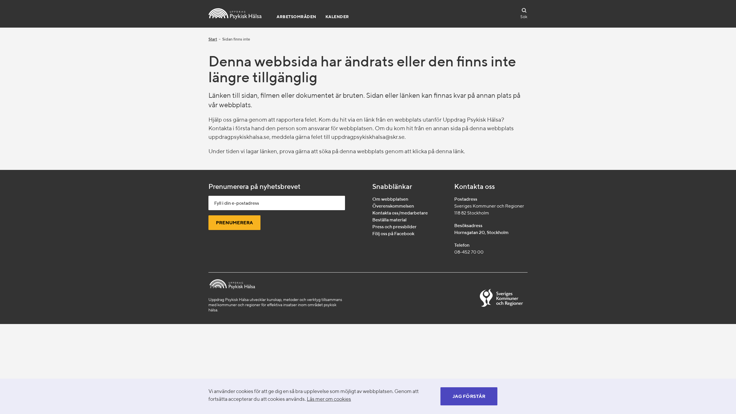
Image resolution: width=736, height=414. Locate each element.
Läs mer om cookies (329, 399)
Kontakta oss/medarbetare (400, 213)
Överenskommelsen (393, 206)
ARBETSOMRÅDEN (296, 16)
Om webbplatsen (390, 199)
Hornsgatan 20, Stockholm (481, 232)
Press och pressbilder (394, 226)
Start (212, 39)
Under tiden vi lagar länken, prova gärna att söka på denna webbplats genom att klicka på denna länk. (336, 151)
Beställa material (389, 220)
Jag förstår (469, 396)
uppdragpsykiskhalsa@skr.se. (368, 136)
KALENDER (337, 16)
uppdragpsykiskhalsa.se (238, 136)
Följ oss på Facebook (393, 233)
